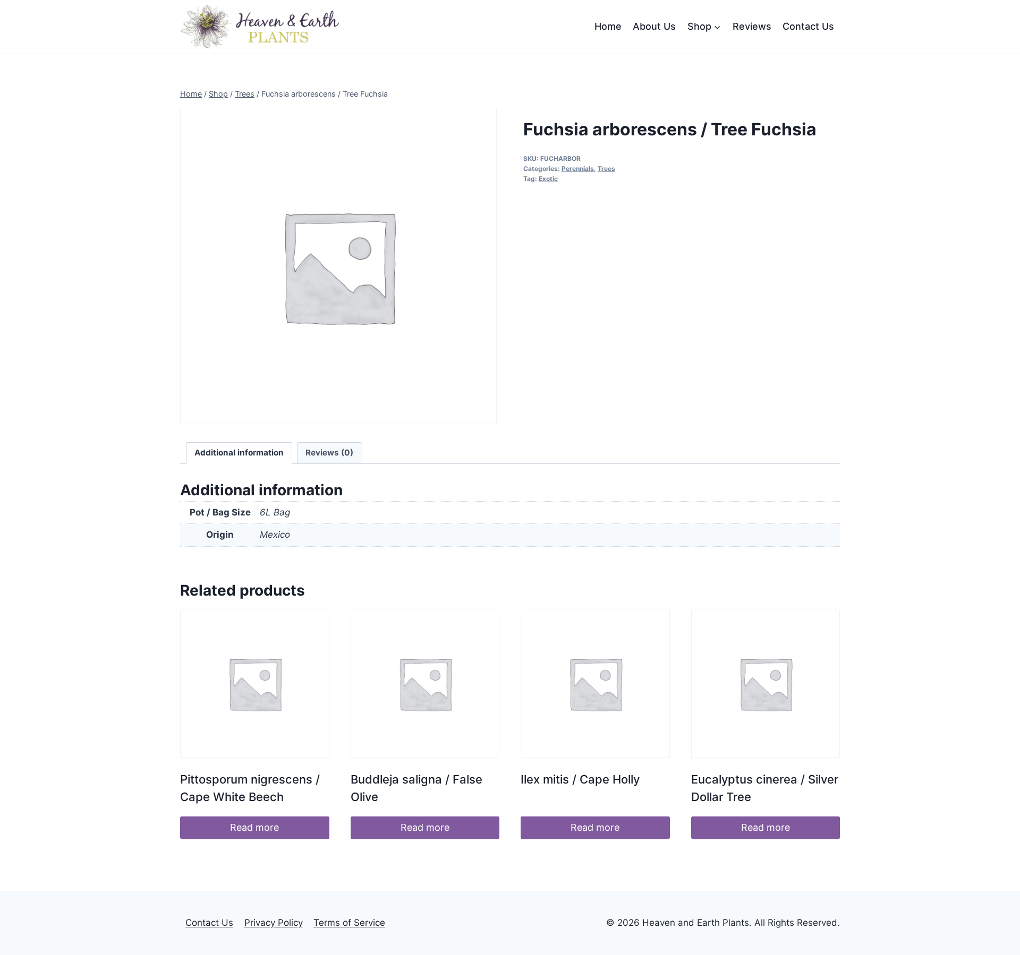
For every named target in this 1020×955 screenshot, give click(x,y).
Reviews (752, 26)
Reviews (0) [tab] (329, 453)
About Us (654, 26)
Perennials (578, 169)
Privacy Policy (273, 922)
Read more (254, 827)
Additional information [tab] (239, 453)
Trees (606, 169)
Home (608, 26)
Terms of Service (349, 922)
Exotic (548, 179)
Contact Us (808, 26)
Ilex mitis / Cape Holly (580, 779)
